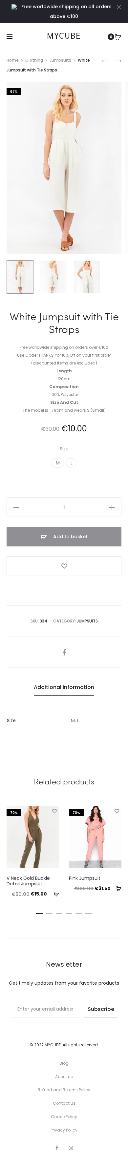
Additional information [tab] (64, 687)
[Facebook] (56, 1148)
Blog (64, 1063)
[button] (58, 463)
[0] (118, 37)
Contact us (64, 1103)
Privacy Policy (64, 1130)
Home (13, 60)
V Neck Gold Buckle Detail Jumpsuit (28, 881)
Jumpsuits (60, 60)
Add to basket (70, 536)
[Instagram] (71, 1148)
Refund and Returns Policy (64, 1090)
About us (64, 1076)
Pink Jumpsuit (84, 878)
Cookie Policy (64, 1116)
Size (64, 448)
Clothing (34, 60)
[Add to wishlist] (64, 566)
